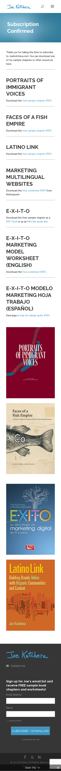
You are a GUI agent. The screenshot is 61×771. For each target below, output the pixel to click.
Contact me (18, 665)
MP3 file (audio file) (37, 221)
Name (9, 708)
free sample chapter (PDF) (37, 100)
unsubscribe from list (30, 739)
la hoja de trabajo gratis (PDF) (33, 315)
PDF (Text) (11, 221)
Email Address (14, 694)
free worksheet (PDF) (34, 190)
